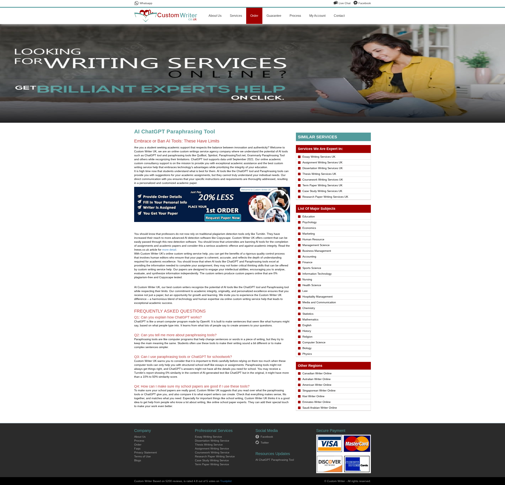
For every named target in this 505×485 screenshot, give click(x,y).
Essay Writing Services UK (318, 156)
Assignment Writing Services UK (322, 162)
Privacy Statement (145, 452)
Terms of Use (142, 456)
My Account (317, 15)
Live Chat (345, 3)
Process (295, 15)
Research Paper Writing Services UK (325, 196)
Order (254, 15)
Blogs (137, 460)
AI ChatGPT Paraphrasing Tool (274, 459)
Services (236, 15)
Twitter (265, 442)
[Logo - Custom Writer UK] (167, 15)
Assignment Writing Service (212, 448)
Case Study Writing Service (212, 460)
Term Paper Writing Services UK (322, 185)
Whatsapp (146, 3)
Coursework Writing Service (212, 452)
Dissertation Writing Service (212, 440)
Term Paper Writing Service (212, 464)
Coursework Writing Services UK (322, 179)
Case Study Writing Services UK (322, 191)
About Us (215, 15)
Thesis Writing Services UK (319, 173)
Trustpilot (226, 481)
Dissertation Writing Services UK (322, 168)
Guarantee (274, 15)
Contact (339, 15)
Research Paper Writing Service (215, 456)
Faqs (137, 448)
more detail (169, 249)
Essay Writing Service (208, 436)
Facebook (364, 3)
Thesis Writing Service (209, 444)
